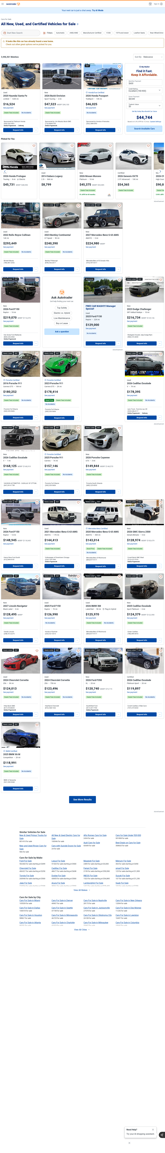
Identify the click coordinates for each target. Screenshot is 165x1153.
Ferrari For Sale (90, 868)
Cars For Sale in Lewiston (127, 915)
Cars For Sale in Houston (30, 915)
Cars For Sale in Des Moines (128, 908)
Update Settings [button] (155, 122)
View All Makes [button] (80, 890)
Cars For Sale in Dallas (29, 908)
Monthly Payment (135, 81)
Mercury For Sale (123, 861)
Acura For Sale (58, 883)
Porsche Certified (12, 380)
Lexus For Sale (58, 861)
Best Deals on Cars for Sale (128, 842)
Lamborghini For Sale (93, 883)
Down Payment (134, 96)
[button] (150, 4)
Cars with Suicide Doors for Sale (66, 846)
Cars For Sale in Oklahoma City (98, 915)
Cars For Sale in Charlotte (63, 922)
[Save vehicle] (37, 66)
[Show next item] (118, 289)
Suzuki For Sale (123, 875)
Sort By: (138, 57)
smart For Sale (122, 868)
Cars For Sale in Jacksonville (97, 908)
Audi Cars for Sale (92, 842)
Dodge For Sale (58, 875)
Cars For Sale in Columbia (127, 922)
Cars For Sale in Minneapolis (65, 915)
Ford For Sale (25, 861)
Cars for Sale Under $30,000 (128, 835)
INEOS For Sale (90, 875)
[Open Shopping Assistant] (162, 1135)
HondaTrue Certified (96, 93)
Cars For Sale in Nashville (95, 900)
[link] (26, 112)
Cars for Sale (6, 19)
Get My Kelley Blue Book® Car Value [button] (144, 111)
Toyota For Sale (26, 875)
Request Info (18, 130)
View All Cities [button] (80, 929)
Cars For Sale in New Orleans (129, 900)
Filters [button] (49, 33)
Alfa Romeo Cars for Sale (95, 835)
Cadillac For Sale (59, 868)
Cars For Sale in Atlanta (30, 922)
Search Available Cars (144, 128)
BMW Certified (11, 751)
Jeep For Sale (25, 883)
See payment (8, 108)
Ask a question (62, 331)
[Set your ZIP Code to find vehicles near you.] (78, 24)
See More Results (82, 799)
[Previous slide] (4, 171)
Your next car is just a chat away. (82, 10)
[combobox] (20, 33)
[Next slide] (160, 171)
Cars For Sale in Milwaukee (96, 922)
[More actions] (36, 130)
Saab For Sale (122, 883)
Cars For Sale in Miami (29, 900)
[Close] (153, 1129)
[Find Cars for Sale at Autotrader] (13, 4)
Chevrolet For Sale (27, 868)
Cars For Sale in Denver (62, 900)
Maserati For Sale (92, 861)
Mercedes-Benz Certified (98, 529)
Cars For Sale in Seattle (62, 908)
